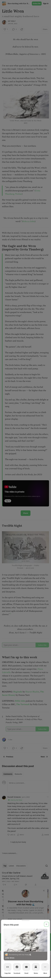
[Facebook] (17, 967)
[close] (46, 924)
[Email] (26, 967)
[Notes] (36, 967)
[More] (45, 967)
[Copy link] (8, 967)
